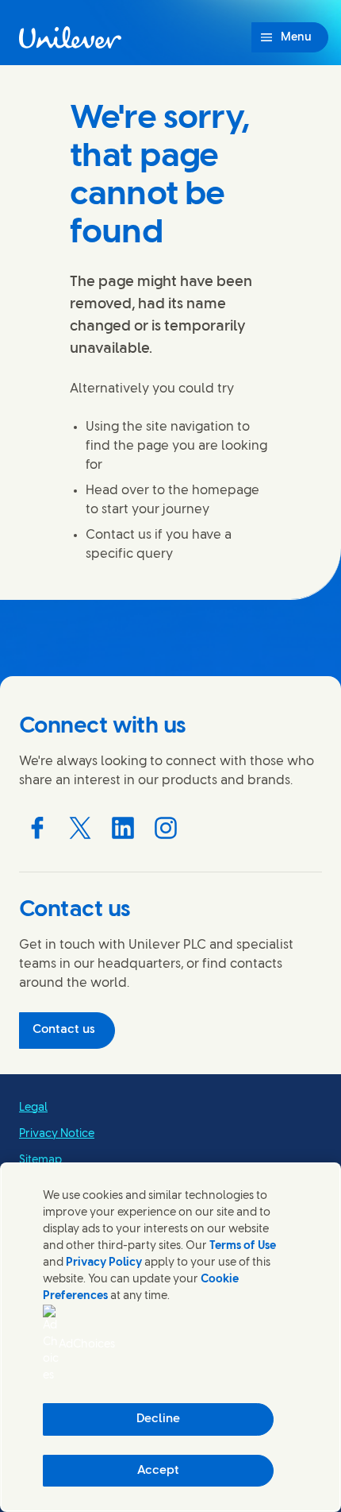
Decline (158, 1419)
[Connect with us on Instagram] (165, 827)
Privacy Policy (104, 1263)
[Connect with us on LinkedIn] (123, 827)
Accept (158, 1470)
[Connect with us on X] (80, 827)
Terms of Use (242, 1246)
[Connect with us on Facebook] (37, 827)
